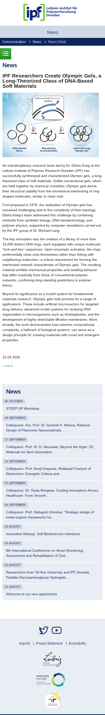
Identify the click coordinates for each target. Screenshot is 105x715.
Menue (5, 53)
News (37, 42)
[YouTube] (57, 630)
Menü (52, 32)
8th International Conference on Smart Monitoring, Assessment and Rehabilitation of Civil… (45, 553)
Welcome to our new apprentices (31, 594)
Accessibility (77, 643)
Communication (14, 42)
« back (7, 366)
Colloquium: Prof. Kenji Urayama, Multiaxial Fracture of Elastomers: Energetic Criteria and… (48, 471)
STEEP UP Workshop (22, 408)
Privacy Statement (49, 643)
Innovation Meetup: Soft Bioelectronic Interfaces (43, 534)
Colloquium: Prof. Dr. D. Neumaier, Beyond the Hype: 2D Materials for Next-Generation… (49, 449)
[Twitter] (44, 630)
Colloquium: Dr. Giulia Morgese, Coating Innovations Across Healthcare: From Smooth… (52, 492)
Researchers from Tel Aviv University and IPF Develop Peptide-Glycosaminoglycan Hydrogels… (47, 574)
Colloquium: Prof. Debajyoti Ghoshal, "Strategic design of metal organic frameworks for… (50, 514)
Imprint (24, 643)
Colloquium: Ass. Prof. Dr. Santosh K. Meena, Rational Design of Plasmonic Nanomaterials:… (48, 427)
